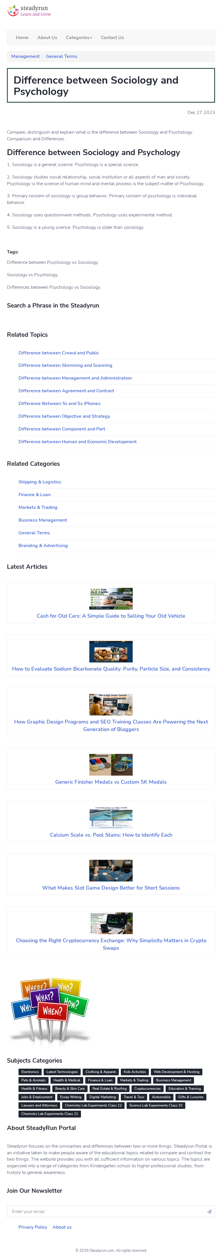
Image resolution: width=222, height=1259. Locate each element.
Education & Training (185, 1088)
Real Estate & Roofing (109, 1088)
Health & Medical (66, 1080)
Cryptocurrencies (147, 1088)
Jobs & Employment (36, 1097)
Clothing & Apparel (101, 1072)
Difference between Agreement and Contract (66, 391)
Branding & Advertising (43, 545)
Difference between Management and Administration (75, 378)
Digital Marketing (102, 1097)
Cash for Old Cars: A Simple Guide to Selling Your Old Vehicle (111, 615)
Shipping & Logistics (39, 482)
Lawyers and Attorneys (39, 1105)
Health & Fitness (34, 1088)
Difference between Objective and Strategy (64, 416)
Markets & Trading (38, 507)
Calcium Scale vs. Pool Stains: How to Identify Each (111, 834)
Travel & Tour (134, 1097)
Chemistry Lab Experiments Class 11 (49, 1113)
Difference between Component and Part (61, 429)
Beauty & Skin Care (70, 1088)
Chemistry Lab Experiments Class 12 (93, 1105)
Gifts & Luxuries (191, 1097)
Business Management (42, 520)
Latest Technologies (62, 1072)
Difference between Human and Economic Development (77, 442)
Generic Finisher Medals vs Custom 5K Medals (111, 781)
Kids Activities (135, 1072)
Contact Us (112, 37)
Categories (77, 37)
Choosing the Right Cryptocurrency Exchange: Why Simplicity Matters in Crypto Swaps (111, 944)
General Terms (61, 56)
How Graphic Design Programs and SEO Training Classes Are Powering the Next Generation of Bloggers (111, 725)
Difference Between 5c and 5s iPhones (59, 403)
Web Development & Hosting (176, 1072)
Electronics (30, 1072)
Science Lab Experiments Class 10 (156, 1105)
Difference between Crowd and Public (58, 353)
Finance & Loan (34, 495)
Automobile (161, 1097)
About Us (47, 37)
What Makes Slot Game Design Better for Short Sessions (111, 887)
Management (25, 56)
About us (62, 1227)
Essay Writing (71, 1097)
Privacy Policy (32, 1227)
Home (22, 37)
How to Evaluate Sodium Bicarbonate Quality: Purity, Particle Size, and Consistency (111, 668)
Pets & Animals (33, 1080)
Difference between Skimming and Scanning (65, 365)
